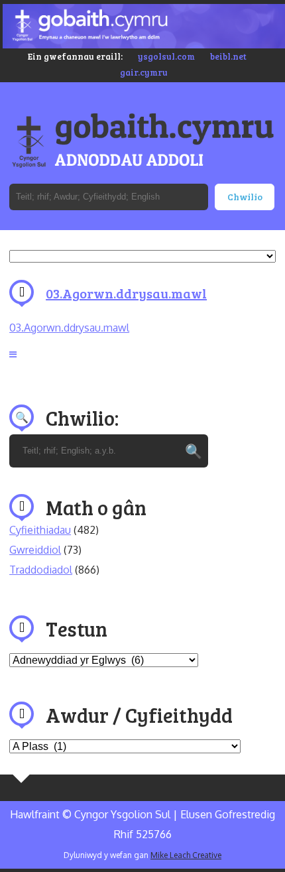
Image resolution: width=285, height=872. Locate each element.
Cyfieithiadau (40, 529)
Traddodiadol (40, 569)
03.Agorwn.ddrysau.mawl (126, 293)
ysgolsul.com (166, 56)
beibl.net (228, 56)
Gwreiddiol (35, 549)
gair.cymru (144, 72)
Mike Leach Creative (185, 855)
